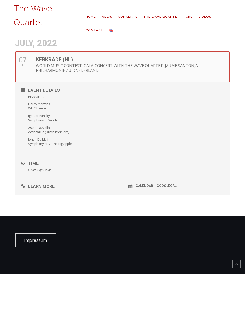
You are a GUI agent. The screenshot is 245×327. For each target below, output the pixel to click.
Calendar (144, 186)
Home (91, 16)
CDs (189, 16)
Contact (94, 30)
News (107, 16)
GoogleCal (167, 186)
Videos (204, 16)
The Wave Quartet (161, 16)
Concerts (128, 16)
